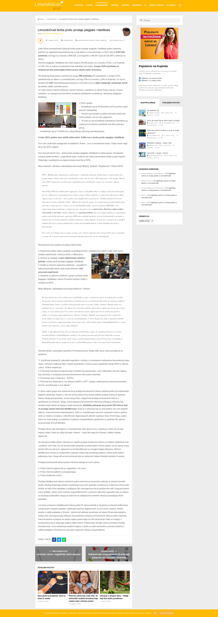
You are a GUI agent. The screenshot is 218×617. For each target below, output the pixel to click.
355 (161, 125)
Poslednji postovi (171, 103)
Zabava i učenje (156, 5)
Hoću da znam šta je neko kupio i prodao (163, 120)
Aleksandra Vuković (156, 155)
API (180, 5)
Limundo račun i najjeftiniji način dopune (58, 554)
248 (161, 138)
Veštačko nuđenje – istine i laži (159, 143)
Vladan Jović (153, 123)
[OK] (215, 613)
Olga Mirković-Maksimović (52, 34)
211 (157, 158)
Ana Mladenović (154, 135)
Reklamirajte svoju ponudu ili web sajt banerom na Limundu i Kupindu (109, 556)
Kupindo (125, 5)
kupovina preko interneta (85, 40)
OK (155, 613)
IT (145, 5)
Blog (150, 158)
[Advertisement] (159, 43)
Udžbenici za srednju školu (151, 80)
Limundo (114, 5)
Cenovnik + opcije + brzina (157, 153)
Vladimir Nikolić (154, 113)
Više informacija (166, 613)
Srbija (97, 40)
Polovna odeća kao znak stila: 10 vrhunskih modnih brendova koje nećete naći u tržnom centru (83, 598)
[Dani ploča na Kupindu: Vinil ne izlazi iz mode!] (52, 582)
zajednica (103, 40)
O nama (89, 5)
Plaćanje (171, 5)
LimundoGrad (102, 5)
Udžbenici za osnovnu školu (151, 78)
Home (42, 19)
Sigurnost (137, 5)
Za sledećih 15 (153, 110)
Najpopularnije (148, 103)
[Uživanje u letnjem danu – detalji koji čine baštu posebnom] (115, 582)
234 (158, 148)
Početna (79, 5)
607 (158, 115)
